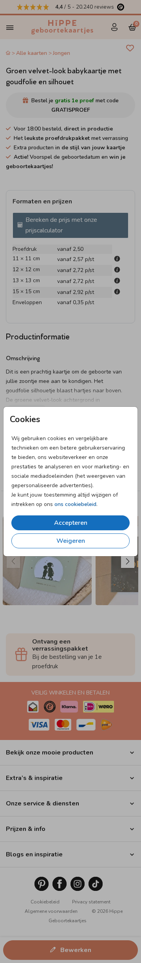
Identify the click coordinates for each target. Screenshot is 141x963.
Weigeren (70, 541)
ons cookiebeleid (75, 504)
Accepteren (70, 523)
